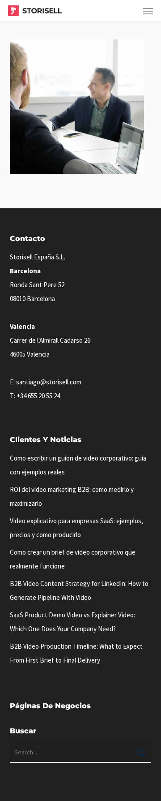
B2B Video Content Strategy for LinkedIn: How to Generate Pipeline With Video (79, 590)
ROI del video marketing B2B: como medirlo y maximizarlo (72, 496)
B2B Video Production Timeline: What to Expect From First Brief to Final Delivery (76, 653)
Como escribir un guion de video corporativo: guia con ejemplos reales (78, 465)
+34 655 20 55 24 (38, 396)
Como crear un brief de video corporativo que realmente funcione (73, 559)
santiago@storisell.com (48, 382)
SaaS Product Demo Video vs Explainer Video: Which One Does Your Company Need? (72, 622)
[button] (148, 10)
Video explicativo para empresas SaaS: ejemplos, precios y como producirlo (76, 528)
